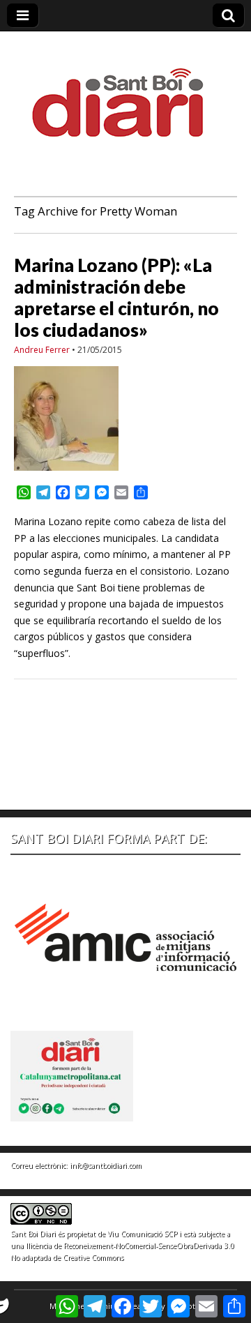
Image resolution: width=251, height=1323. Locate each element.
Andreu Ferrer (42, 350)
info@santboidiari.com (106, 1165)
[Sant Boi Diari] (125, 93)
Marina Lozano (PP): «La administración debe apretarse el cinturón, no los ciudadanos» (116, 298)
